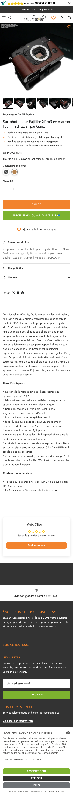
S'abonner (36, 694)
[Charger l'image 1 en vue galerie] (36, 59)
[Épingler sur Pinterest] (22, 292)
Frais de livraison (17, 159)
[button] (6, 172)
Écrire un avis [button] (37, 545)
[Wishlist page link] (53, 18)
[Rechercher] (12, 18)
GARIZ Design (26, 115)
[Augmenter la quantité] (20, 189)
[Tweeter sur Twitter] (13, 292)
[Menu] (4, 18)
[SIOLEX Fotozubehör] (33, 18)
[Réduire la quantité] (6, 189)
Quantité (8, 181)
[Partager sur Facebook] (18, 292)
